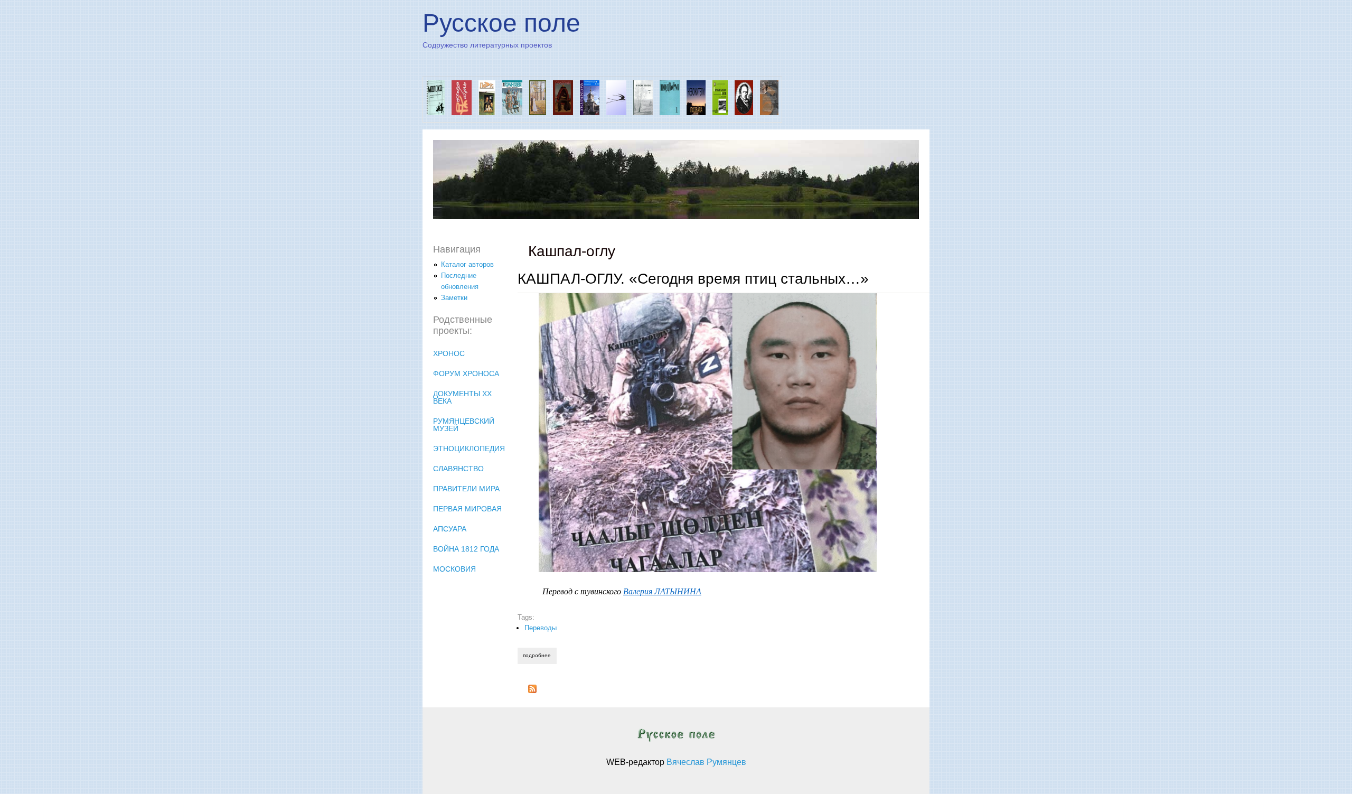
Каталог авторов (467, 264)
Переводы (540, 628)
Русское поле (501, 23)
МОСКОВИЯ (454, 569)
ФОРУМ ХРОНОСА (466, 373)
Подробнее (539, 655)
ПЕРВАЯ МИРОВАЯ (467, 509)
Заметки (454, 298)
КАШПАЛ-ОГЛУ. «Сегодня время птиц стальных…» (693, 278)
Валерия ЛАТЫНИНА (662, 591)
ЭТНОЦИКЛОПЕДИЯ (469, 448)
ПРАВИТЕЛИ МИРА (466, 488)
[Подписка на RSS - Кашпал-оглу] (532, 690)
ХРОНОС (449, 353)
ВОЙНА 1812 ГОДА (466, 549)
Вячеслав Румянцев (706, 762)
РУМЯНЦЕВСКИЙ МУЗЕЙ (463, 425)
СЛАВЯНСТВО (458, 468)
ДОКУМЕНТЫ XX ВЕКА (462, 397)
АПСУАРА (449, 529)
